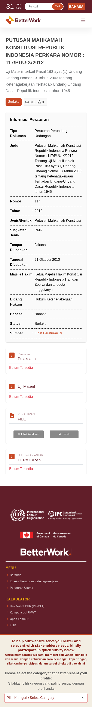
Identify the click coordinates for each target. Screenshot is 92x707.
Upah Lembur (19, 618)
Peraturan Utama (21, 587)
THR (13, 625)
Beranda (15, 574)
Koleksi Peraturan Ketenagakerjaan (34, 581)
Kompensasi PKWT (23, 612)
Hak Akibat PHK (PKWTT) (27, 606)
